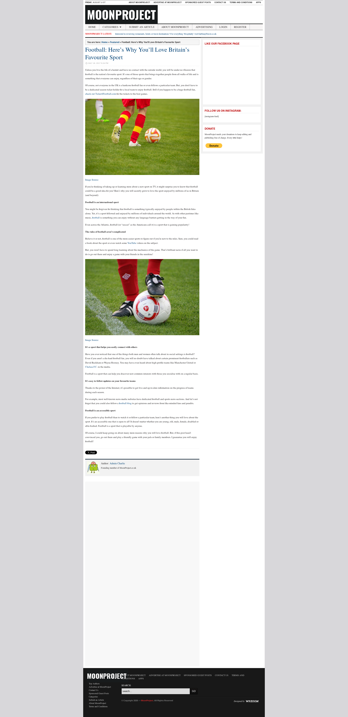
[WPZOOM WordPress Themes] (252, 701)
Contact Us (220, 2)
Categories (110, 27)
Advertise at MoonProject (168, 2)
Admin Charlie (117, 463)
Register (240, 27)
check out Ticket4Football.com (100, 93)
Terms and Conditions (241, 2)
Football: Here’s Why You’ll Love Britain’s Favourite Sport (137, 53)
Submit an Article (142, 27)
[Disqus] (142, 527)
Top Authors (94, 683)
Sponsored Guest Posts (198, 2)
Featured (114, 42)
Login (223, 27)
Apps (258, 2)
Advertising (204, 27)
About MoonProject (139, 2)
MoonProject (121, 14)
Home (92, 27)
